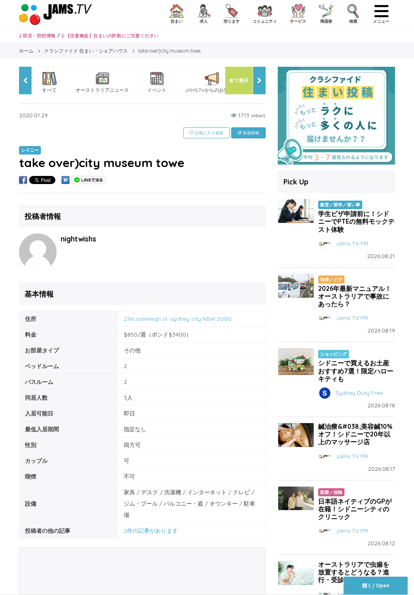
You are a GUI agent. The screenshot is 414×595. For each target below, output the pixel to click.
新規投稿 (250, 133)
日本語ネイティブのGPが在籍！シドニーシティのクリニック (355, 509)
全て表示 (239, 80)
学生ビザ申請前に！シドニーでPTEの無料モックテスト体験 (356, 221)
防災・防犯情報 (39, 35)
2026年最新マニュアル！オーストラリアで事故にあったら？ (354, 296)
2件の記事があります (151, 530)
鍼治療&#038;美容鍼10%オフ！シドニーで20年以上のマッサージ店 (355, 434)
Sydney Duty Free (359, 392)
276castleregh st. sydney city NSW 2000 (177, 318)
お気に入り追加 (208, 133)
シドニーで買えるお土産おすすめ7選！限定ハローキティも (355, 370)
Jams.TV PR (352, 243)
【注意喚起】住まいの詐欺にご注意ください (111, 35)
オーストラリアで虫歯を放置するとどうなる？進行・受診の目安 (353, 572)
